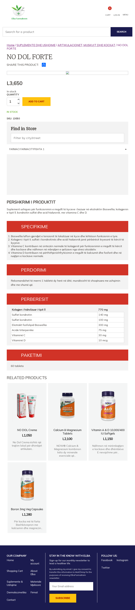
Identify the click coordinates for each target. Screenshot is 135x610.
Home (10, 45)
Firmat (34, 592)
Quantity (13, 94)
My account (34, 562)
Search (121, 31)
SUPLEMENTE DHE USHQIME (36, 45)
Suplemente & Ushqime (15, 583)
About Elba (34, 572)
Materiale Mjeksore (35, 583)
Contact (11, 599)
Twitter (105, 567)
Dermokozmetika (16, 592)
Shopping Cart (15, 570)
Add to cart (36, 101)
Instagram (122, 560)
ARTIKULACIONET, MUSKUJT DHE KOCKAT (86, 45)
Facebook (106, 560)
